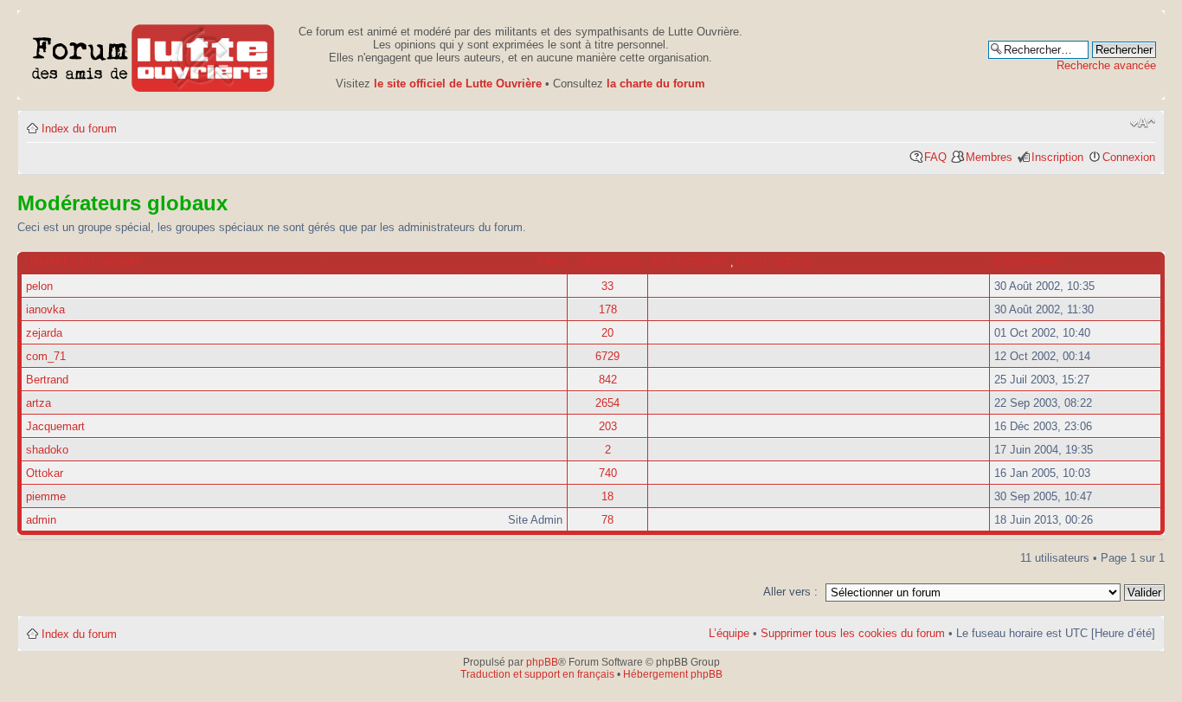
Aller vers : (790, 591)
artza (38, 402)
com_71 (46, 356)
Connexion (1128, 157)
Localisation (773, 262)
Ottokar (44, 473)
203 (608, 426)
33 (607, 286)
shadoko (47, 449)
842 (608, 379)
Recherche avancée (1106, 65)
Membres (989, 157)
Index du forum (79, 128)
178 (608, 309)
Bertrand (47, 379)
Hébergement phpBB (673, 674)
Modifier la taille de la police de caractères (1142, 123)
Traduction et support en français (537, 674)
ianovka (45, 309)
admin (41, 519)
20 (607, 332)
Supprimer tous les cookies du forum (853, 633)
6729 (607, 356)
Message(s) (608, 262)
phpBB (542, 662)
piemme (46, 496)
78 (607, 519)
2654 (607, 402)
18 (607, 496)
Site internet (690, 262)
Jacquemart (55, 426)
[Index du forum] (154, 55)
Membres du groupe (83, 262)
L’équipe (729, 633)
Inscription (1057, 157)
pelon (39, 286)
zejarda (44, 332)
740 (608, 473)
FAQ (935, 157)
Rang (551, 262)
